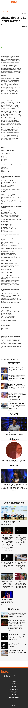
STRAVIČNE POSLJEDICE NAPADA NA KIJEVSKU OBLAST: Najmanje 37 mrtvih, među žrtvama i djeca (17, 386)
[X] (5, 34)
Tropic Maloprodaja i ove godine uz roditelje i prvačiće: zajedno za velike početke (20, 584)
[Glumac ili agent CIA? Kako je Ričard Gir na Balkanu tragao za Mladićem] (7, 576)
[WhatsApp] (5, 40)
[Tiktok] (10, 676)
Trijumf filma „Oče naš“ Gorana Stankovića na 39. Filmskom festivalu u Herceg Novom (13, 523)
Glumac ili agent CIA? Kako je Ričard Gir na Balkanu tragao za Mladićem (7, 584)
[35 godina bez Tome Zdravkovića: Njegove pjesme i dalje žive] (7, 557)
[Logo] (14, 2)
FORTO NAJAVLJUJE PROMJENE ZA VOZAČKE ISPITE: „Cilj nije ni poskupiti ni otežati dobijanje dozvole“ (17, 377)
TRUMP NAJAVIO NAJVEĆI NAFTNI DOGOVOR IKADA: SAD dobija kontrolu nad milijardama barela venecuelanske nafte (17, 396)
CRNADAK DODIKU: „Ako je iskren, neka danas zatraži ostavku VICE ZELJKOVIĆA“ (16, 369)
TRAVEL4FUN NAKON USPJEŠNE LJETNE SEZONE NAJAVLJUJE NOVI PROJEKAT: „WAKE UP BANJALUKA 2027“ (20, 540)
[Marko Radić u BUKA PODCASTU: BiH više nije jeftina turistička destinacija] (14, 424)
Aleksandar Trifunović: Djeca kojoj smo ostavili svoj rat (14, 461)
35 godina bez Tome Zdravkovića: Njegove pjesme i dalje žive (7, 564)
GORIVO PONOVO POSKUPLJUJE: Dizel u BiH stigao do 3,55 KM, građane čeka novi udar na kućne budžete (17, 406)
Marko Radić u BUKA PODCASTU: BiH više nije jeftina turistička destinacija (14, 433)
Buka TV (14, 414)
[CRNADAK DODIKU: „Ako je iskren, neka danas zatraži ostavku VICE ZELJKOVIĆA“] (4, 370)
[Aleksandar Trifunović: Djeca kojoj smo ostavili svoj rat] (14, 450)
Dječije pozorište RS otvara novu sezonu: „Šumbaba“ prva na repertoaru (7, 602)
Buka (2, 24)
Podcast (14, 465)
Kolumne (14, 439)
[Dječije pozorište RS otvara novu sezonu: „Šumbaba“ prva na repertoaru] (7, 594)
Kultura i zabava (6, 11)
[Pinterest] (5, 37)
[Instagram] (4, 676)
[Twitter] (7, 676)
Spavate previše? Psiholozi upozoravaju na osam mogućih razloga (20, 565)
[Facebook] (5, 31)
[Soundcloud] (12, 676)
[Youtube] (15, 676)
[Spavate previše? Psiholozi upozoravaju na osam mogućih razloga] (21, 557)
